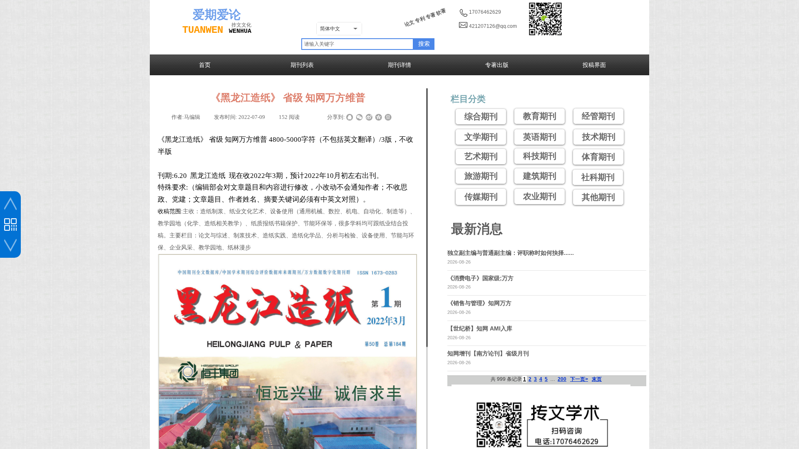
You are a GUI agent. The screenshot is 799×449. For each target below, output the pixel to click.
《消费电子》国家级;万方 (480, 278)
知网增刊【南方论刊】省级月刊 (488, 353)
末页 (597, 379)
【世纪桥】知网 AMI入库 (479, 328)
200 (562, 379)
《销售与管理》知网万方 (479, 303)
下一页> (579, 379)
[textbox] (357, 44)
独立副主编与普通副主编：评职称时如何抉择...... (510, 252)
